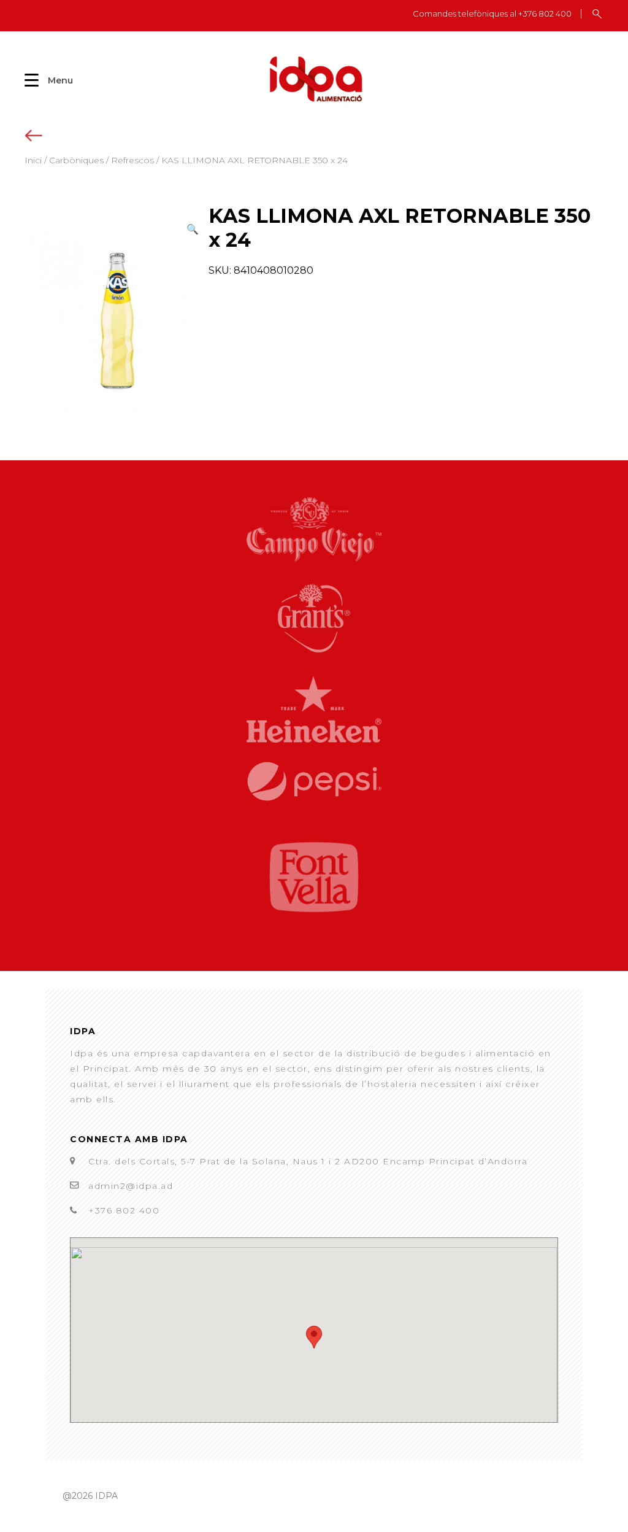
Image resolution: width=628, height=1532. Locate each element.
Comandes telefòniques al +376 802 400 (492, 13)
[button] (192, 229)
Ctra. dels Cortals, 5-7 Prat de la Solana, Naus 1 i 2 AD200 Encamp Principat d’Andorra (307, 1161)
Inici (33, 160)
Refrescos (132, 160)
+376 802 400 (123, 1210)
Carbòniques (76, 160)
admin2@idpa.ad (130, 1185)
